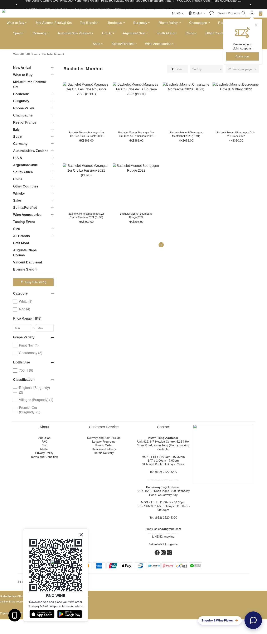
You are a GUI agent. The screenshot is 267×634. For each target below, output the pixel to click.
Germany (40, 33)
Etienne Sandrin (26, 269)
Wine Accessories (158, 44)
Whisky (19, 193)
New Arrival (22, 68)
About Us (44, 437)
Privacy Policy (44, 452)
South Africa (165, 33)
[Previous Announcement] (17, 4)
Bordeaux (115, 22)
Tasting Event (24, 222)
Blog (44, 445)
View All (18, 54)
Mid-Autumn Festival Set (54, 22)
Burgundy (140, 22)
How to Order (104, 445)
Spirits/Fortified (123, 44)
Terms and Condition (44, 456)
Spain (17, 33)
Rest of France (24, 122)
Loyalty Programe (104, 441)
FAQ (44, 441)
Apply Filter (35, 282)
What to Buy (16, 22)
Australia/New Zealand (74, 33)
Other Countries (217, 33)
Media (44, 449)
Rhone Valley (168, 22)
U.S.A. (107, 33)
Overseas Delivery (104, 449)
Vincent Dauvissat (27, 262)
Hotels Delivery (104, 452)
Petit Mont (21, 243)
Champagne (198, 22)
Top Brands (88, 22)
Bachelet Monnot (53, 54)
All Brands (33, 54)
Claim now (242, 56)
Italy (16, 129)
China (190, 33)
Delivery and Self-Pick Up (104, 437)
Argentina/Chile (134, 33)
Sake (96, 44)
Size (16, 229)
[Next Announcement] (250, 4)
